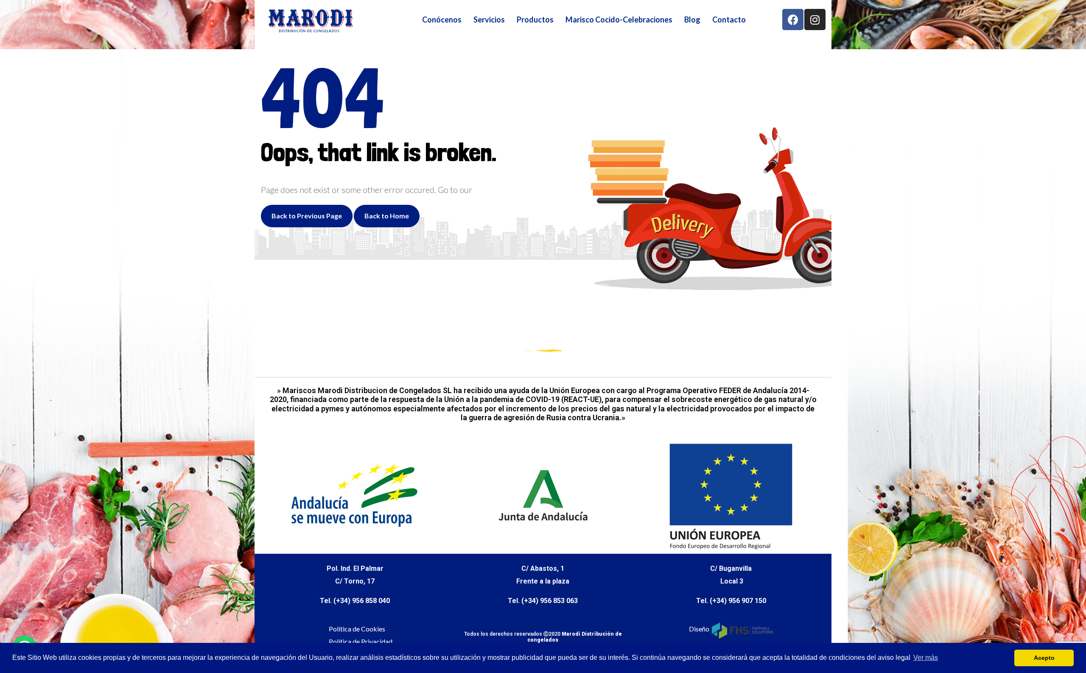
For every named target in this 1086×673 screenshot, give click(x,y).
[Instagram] (815, 19)
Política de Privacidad (360, 641)
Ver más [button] (925, 657)
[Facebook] (792, 19)
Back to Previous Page (307, 216)
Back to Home (386, 216)
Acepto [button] (1044, 657)
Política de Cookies (357, 629)
